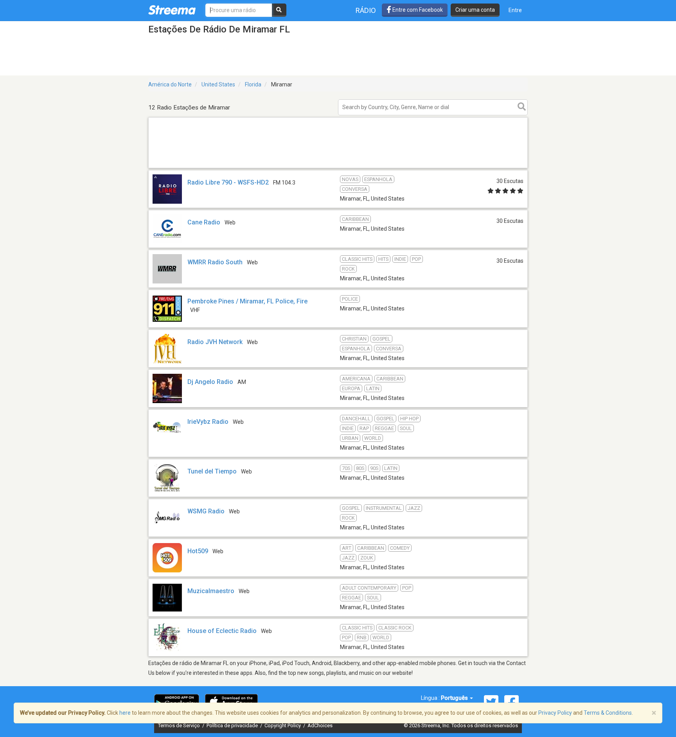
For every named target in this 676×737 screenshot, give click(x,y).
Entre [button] (515, 10)
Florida (253, 84)
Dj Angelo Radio (210, 382)
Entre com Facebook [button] (417, 10)
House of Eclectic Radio (222, 631)
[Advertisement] (338, 167)
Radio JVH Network (215, 342)
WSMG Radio (206, 511)
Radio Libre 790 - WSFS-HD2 (228, 182)
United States (218, 84)
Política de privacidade (233, 725)
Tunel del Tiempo (212, 471)
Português (455, 698)
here (125, 713)
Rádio (366, 10)
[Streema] (172, 9)
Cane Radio (203, 222)
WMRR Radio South (215, 262)
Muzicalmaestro (210, 591)
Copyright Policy (283, 725)
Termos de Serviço (179, 725)
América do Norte (170, 84)
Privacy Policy (555, 713)
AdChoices (320, 725)
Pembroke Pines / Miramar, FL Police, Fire (247, 301)
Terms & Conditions (608, 713)
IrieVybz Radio (207, 421)
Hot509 (197, 551)
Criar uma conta (475, 10)
